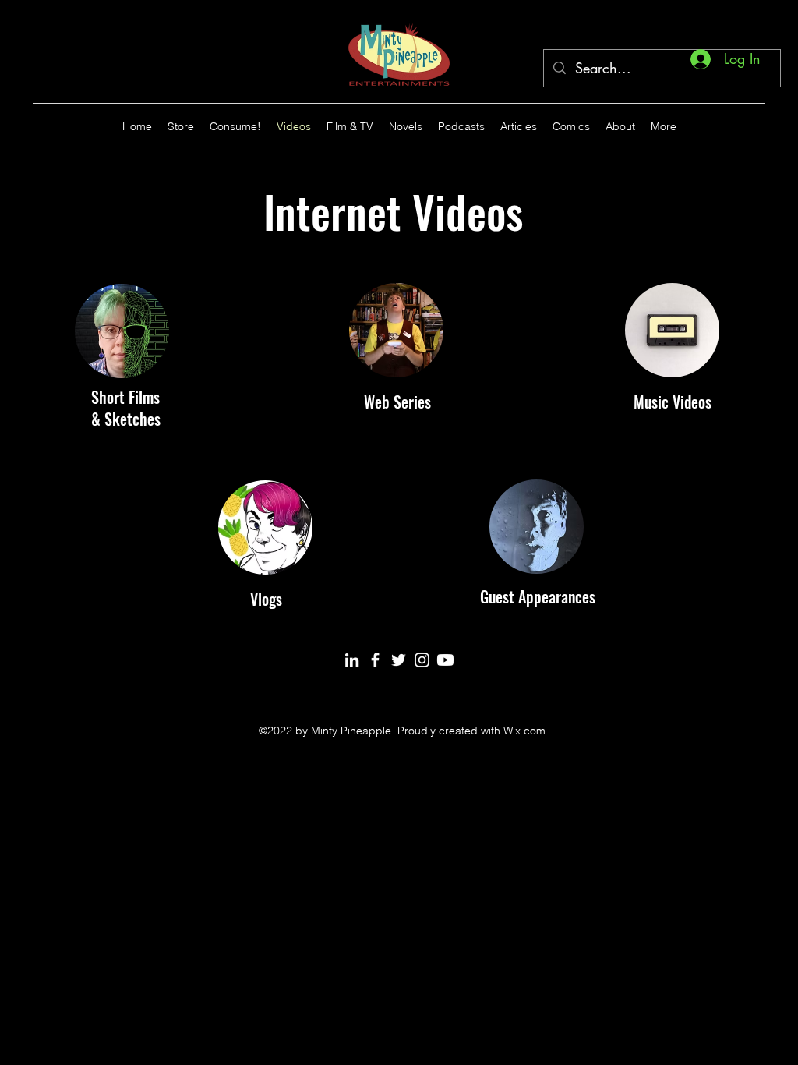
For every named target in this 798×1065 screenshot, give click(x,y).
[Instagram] (422, 660)
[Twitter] (398, 660)
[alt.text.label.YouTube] (734, 126)
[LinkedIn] (352, 660)
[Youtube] (445, 660)
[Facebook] (375, 660)
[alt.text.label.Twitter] (757, 126)
